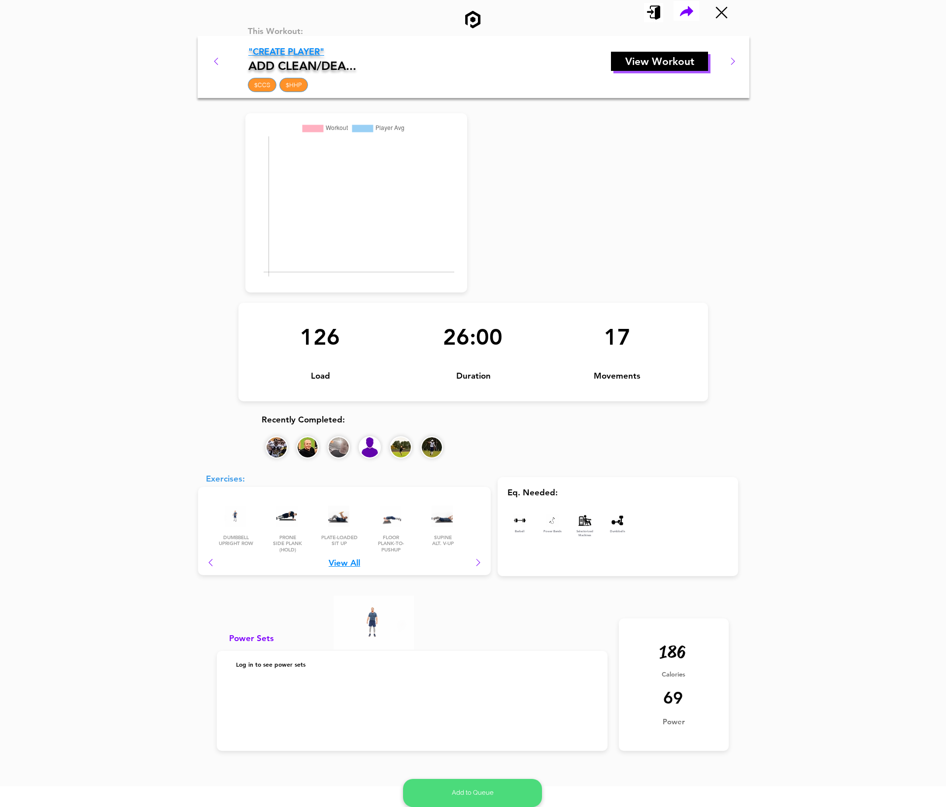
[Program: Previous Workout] (216, 61)
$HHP (294, 85)
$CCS (262, 85)
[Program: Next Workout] (732, 61)
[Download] (686, 11)
